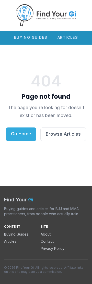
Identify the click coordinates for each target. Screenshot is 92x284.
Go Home (21, 133)
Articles (67, 37)
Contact (47, 241)
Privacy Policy (52, 248)
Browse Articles (63, 134)
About (46, 234)
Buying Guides (30, 37)
